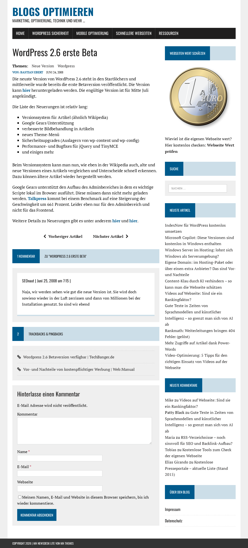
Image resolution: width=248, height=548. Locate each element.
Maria (170, 437)
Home (20, 33)
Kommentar (27, 414)
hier (27, 90)
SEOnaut (28, 281)
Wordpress (66, 65)
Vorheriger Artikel (65, 236)
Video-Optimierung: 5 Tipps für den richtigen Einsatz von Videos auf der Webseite (196, 361)
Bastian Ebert (31, 72)
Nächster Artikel (108, 236)
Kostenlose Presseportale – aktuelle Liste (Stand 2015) (196, 468)
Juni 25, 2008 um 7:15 (53, 281)
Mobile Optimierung (92, 33)
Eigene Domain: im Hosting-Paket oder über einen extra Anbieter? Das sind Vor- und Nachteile (200, 268)
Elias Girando (176, 462)
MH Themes (67, 543)
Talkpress (37, 198)
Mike (169, 400)
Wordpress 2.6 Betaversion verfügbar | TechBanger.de (68, 357)
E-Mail (23, 466)
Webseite (25, 482)
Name (22, 451)
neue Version (43, 65)
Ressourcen (168, 33)
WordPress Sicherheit (50, 33)
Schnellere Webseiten (133, 33)
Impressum (172, 509)
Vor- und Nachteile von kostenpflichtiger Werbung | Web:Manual (79, 369)
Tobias (170, 449)
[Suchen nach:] (198, 188)
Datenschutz (173, 521)
